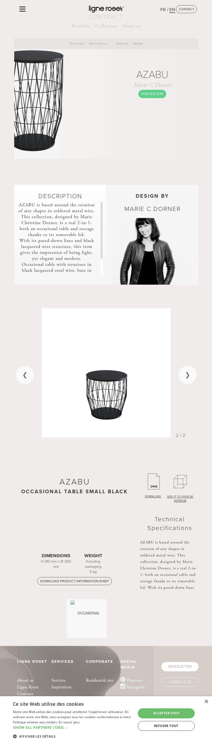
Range (138, 43)
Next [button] (187, 375)
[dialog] (106, 719)
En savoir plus (69, 722)
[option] (106, 372)
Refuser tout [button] (166, 726)
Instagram (136, 687)
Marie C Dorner (152, 85)
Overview (77, 43)
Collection (106, 26)
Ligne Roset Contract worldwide (28, 693)
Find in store (152, 94)
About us (131, 26)
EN (172, 9)
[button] (72, 727)
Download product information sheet (74, 581)
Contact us (180, 682)
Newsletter (179, 666)
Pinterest (135, 680)
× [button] (206, 702)
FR (163, 9)
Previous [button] (25, 375)
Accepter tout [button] (166, 713)
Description (98, 43)
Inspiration (61, 687)
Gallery (122, 43)
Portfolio (81, 26)
